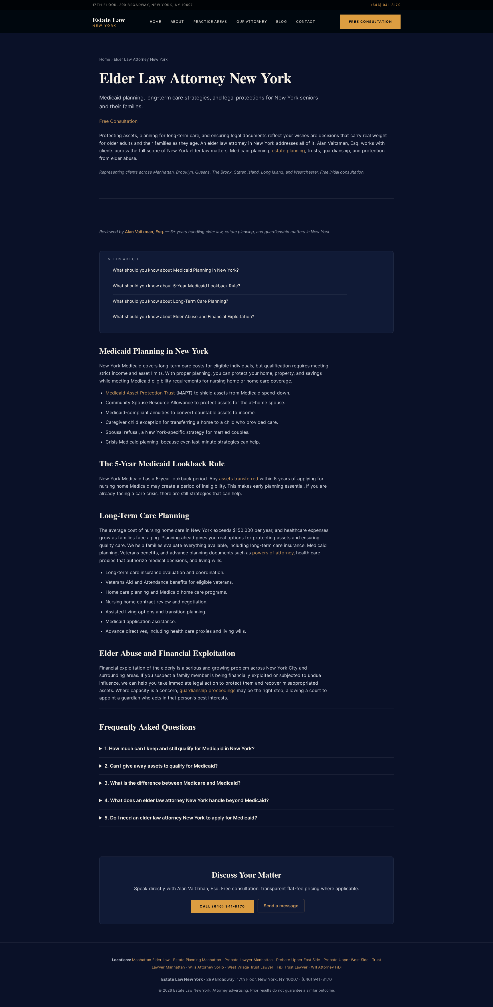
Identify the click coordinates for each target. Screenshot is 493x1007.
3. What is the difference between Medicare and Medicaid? (172, 783)
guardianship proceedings (207, 690)
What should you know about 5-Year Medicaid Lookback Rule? (176, 285)
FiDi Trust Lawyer (292, 967)
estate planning (288, 150)
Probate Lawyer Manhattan (249, 959)
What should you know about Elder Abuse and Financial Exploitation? (183, 316)
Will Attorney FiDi (326, 967)
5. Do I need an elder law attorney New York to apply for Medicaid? (180, 818)
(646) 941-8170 (386, 5)
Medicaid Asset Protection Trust (140, 393)
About (177, 21)
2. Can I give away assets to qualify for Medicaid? (161, 766)
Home (155, 21)
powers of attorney (273, 553)
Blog (281, 21)
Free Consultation (370, 22)
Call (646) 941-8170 (222, 906)
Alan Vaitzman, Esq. (144, 231)
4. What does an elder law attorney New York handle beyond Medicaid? (186, 800)
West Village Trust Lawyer (250, 967)
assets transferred (238, 478)
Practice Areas (210, 21)
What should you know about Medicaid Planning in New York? (176, 270)
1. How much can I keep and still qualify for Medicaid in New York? (179, 748)
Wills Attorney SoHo (206, 967)
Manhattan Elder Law (151, 959)
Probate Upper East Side (298, 959)
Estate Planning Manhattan (197, 959)
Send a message (281, 905)
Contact (305, 21)
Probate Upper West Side (346, 959)
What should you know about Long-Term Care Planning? (170, 301)
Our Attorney (252, 21)
